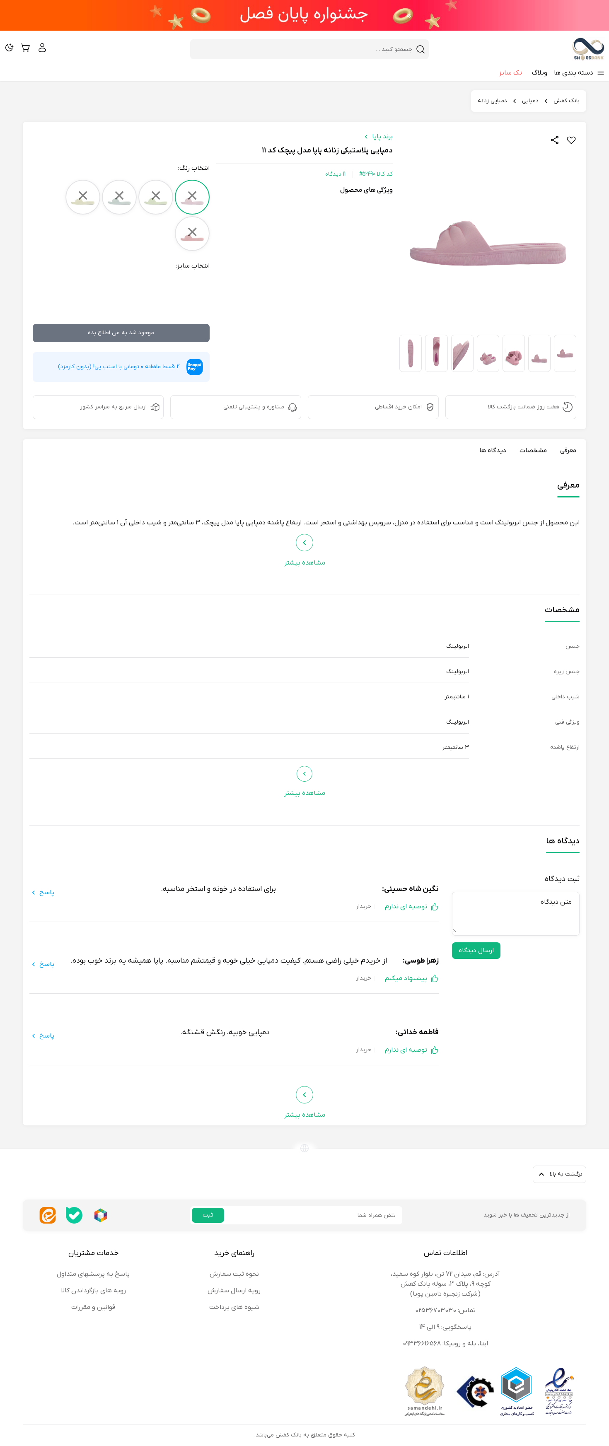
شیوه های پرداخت (234, 1307)
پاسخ (46, 892)
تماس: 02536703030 (445, 1310)
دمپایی (530, 101)
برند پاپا (382, 137)
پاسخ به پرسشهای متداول (93, 1274)
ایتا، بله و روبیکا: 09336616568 (445, 1344)
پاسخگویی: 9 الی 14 (445, 1327)
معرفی (568, 451)
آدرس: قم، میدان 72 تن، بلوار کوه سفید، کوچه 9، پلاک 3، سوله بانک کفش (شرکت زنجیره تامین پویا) (445, 1284)
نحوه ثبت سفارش (234, 1274)
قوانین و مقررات (93, 1307)
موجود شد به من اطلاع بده (121, 333)
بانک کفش (566, 101)
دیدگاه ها (492, 451)
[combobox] (304, 49)
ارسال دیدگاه (476, 950)
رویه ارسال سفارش (234, 1291)
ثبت (208, 1215)
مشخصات (533, 451)
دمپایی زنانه (492, 101)
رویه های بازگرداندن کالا (93, 1291)
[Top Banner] (304, 15)
